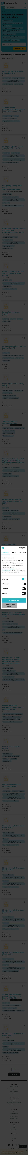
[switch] (24, 584)
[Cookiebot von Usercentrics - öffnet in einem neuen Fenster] (19, 548)
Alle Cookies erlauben (14, 600)
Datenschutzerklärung (8, 569)
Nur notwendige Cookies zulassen (9, 605)
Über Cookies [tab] (22, 552)
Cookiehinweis (6, 570)
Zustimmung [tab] (5, 552)
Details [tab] (14, 552)
